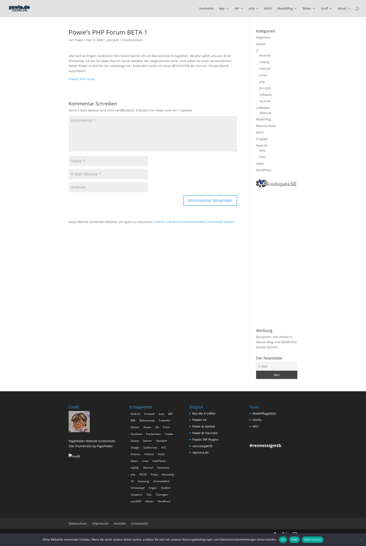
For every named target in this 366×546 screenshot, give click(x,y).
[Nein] (361, 540)
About (342, 8)
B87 (170, 414)
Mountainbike (266, 126)
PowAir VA (199, 420)
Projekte (262, 139)
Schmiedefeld (161, 481)
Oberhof (148, 467)
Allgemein (263, 37)
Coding (264, 62)
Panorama (163, 467)
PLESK (143, 474)
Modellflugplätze (264, 413)
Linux (263, 75)
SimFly (257, 420)
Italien (134, 461)
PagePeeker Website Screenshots (92, 441)
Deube (147, 427)
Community (139, 523)
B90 (133, 420)
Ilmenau (135, 454)
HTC (163, 447)
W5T (255, 426)
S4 (132, 481)
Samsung (143, 481)
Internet (265, 69)
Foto (262, 157)
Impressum (100, 523)
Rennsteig (168, 474)
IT (257, 51)
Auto (262, 150)
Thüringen (162, 494)
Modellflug (285, 8)
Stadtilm (166, 488)
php (252, 8)
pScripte (113, 40)
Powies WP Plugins (205, 439)
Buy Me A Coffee (203, 413)
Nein (294, 539)
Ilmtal (161, 454)
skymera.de (200, 452)
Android (265, 55)
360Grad (265, 113)
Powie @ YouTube (205, 433)
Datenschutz (78, 523)
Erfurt (166, 427)
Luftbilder (263, 108)
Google (135, 447)
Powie (79, 40)
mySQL (135, 467)
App (222, 8)
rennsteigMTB (202, 446)
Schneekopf (137, 488)
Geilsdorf (161, 441)
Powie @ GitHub (203, 426)
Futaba (169, 434)
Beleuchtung (147, 420)
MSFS (268, 8)
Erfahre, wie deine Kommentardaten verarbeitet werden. (194, 222)
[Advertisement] (276, 258)
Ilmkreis (149, 454)
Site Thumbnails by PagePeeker (91, 446)
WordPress (263, 170)
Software (265, 95)
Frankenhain (153, 434)
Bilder (307, 8)
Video (260, 164)
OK (283, 539)
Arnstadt (149, 414)
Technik (264, 101)
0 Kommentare (132, 40)
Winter (150, 501)
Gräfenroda (150, 447)
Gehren (147, 441)
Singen (153, 488)
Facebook (136, 434)
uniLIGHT (136, 501)
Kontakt (120, 523)
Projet (154, 474)
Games (261, 44)
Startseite (206, 8)
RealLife (261, 145)
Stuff (324, 8)
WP (236, 8)
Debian (135, 427)
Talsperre (136, 494)
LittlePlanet (159, 461)
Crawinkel (164, 420)
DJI (157, 427)
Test (148, 494)
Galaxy (135, 441)
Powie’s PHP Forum (82, 79)
